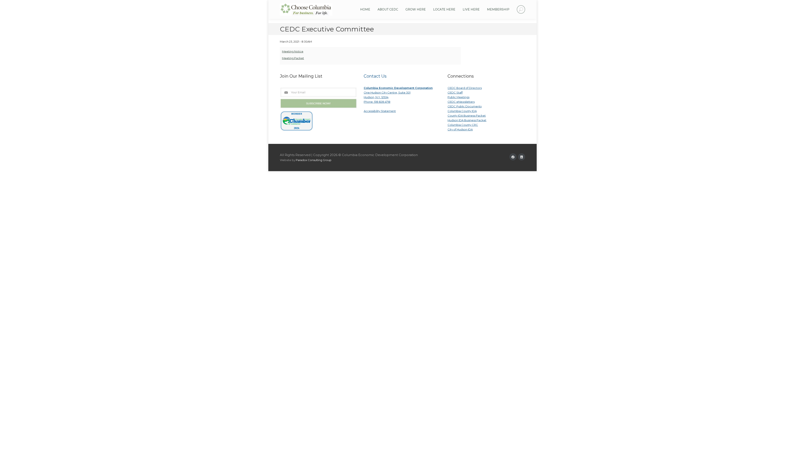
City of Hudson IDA (460, 129)
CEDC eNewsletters (461, 101)
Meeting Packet (293, 58)
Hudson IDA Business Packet (467, 120)
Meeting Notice (292, 51)
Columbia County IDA (462, 111)
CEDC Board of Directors (465, 88)
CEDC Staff (455, 92)
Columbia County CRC (463, 124)
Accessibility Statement (380, 111)
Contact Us (375, 76)
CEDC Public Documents (465, 106)
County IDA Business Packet (467, 115)
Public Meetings (458, 97)
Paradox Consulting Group (313, 160)
